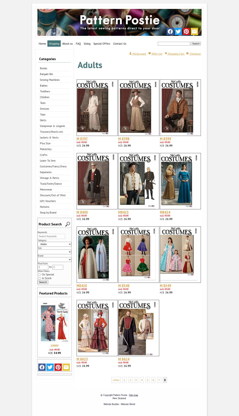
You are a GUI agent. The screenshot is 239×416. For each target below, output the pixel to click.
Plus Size (45, 143)
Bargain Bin (46, 74)
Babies (44, 85)
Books (43, 68)
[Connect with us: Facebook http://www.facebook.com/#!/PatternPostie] (170, 32)
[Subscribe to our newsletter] (194, 32)
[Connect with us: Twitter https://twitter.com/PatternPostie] (178, 32)
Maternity (45, 149)
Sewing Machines (50, 79)
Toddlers (45, 91)
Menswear (46, 189)
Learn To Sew (48, 160)
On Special (47, 274)
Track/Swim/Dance (51, 183)
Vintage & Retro (49, 178)
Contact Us (119, 43)
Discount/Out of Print (53, 195)
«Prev (116, 380)
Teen (42, 103)
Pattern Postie (120, 395)
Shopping (54, 43)
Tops (42, 114)
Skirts (43, 120)
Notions (44, 206)
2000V (55, 345)
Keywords (42, 232)
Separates (46, 172)
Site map (133, 395)
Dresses (44, 108)
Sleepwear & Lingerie (52, 126)
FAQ (78, 43)
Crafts (43, 155)
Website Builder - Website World (119, 404)
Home (42, 43)
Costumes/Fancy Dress (53, 166)
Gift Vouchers (48, 201)
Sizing (87, 43)
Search (195, 43)
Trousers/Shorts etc (51, 131)
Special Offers (101, 43)
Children (44, 97)
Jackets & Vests (49, 137)
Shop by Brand (48, 212)
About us (67, 43)
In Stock (46, 278)
